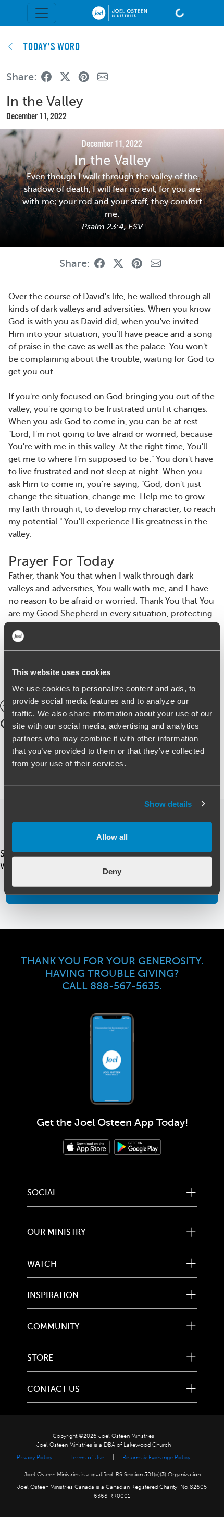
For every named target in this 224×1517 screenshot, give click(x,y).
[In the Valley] (46, 77)
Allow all (112, 837)
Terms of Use (87, 1457)
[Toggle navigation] (41, 13)
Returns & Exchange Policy (156, 1457)
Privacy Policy (34, 1457)
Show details (168, 803)
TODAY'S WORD (51, 47)
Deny (112, 870)
